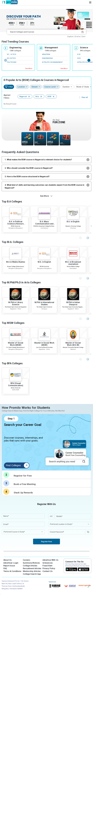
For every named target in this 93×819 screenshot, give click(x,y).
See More (28, 68)
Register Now (46, 542)
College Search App (32, 574)
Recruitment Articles (32, 568)
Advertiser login (10, 563)
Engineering (16, 47)
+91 (51, 516)
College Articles (30, 566)
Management (51, 47)
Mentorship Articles (32, 571)
